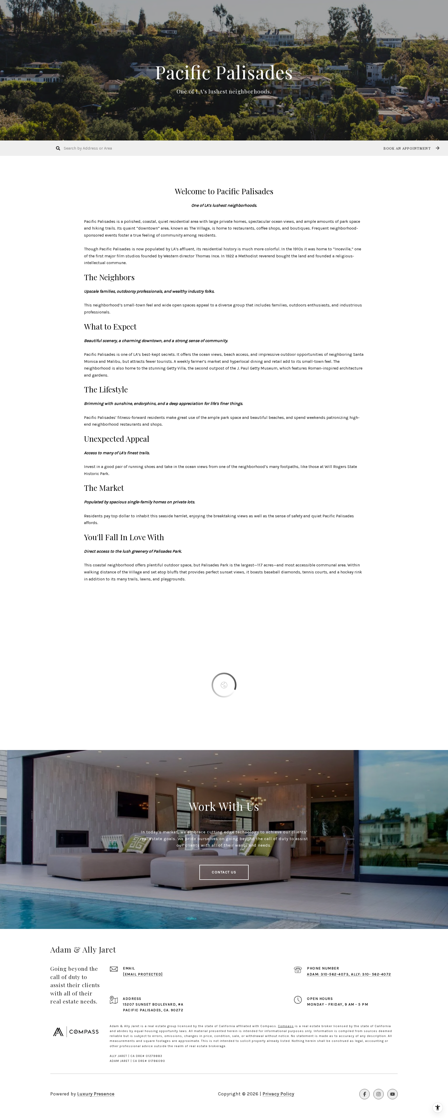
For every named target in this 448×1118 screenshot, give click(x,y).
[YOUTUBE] (392, 1094)
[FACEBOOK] (364, 1094)
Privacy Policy (278, 1094)
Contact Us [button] (224, 872)
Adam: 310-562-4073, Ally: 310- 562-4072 (349, 974)
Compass (286, 1026)
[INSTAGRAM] (378, 1094)
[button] (411, 148)
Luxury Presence (96, 1094)
